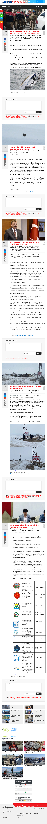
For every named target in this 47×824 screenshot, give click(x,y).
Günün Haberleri (28, 811)
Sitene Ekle (22, 813)
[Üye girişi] (1, 20)
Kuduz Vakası (26, 473)
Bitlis (16, 191)
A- (43, 33)
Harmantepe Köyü (23, 191)
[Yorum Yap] (5, 50)
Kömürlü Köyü (21, 473)
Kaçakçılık (23, 94)
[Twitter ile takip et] (37, 808)
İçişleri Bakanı (31, 335)
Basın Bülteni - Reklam (20, 811)
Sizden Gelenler (13, 736)
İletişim (29, 806)
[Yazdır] (5, 48)
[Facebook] (5, 39)
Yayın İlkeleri (25, 806)
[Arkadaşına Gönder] (5, 46)
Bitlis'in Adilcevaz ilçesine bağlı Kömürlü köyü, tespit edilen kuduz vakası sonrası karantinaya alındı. (24, 391)
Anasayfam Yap (28, 813)
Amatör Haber (35, 805)
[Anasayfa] (1, 11)
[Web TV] (1, 15)
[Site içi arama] (1, 22)
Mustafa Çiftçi (26, 335)
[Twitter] (5, 41)
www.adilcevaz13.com (14, 90)
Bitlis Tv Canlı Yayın (20, 815)
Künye (22, 805)
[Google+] (5, 44)
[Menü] (1, 13)
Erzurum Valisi (21, 335)
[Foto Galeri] (1, 18)
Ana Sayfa (18, 805)
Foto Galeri (41, 811)
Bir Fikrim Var (19, 806)
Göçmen (27, 94)
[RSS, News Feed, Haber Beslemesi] (39, 808)
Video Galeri (35, 811)
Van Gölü (20, 94)
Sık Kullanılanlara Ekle (27, 805)
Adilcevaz (16, 94)
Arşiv (18, 813)
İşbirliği (32, 806)
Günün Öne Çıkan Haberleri (20, 817)
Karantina (30, 473)
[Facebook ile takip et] (34, 808)
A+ (44, 31)
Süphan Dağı (29, 191)
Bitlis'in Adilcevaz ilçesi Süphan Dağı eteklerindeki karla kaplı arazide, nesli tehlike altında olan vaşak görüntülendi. (25, 152)
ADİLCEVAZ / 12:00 (18, 1)
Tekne (30, 94)
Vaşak (32, 191)
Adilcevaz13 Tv (35, 813)
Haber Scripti (5, 817)
